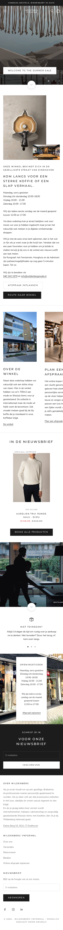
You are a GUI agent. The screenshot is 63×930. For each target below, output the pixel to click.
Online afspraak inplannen (16, 863)
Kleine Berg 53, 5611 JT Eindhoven (20, 825)
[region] (31, 45)
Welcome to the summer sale (30, 70)
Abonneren (16, 897)
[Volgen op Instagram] (13, 909)
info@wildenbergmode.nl (34, 276)
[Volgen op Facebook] (4, 909)
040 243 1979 (10, 276)
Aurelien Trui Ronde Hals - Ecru (31, 515)
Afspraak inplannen (23, 285)
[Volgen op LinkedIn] (21, 909)
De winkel (8, 424)
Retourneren (9, 852)
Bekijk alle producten (31, 532)
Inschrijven (31, 765)
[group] (31, 574)
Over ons (7, 841)
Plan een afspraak (54, 421)
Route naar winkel (22, 295)
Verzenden (8, 847)
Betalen (7, 857)
